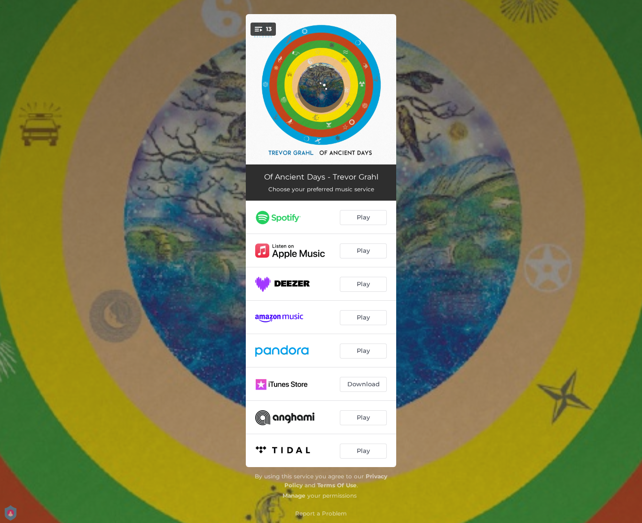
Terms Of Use (337, 485)
